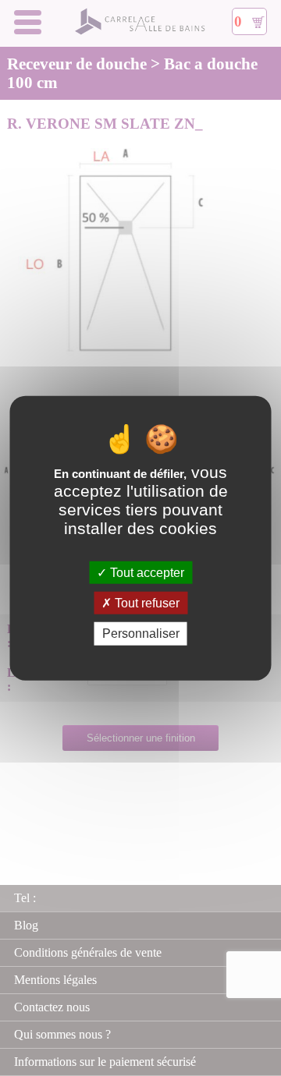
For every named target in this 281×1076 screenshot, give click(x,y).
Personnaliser (141, 633)
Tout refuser (146, 603)
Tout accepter (145, 572)
